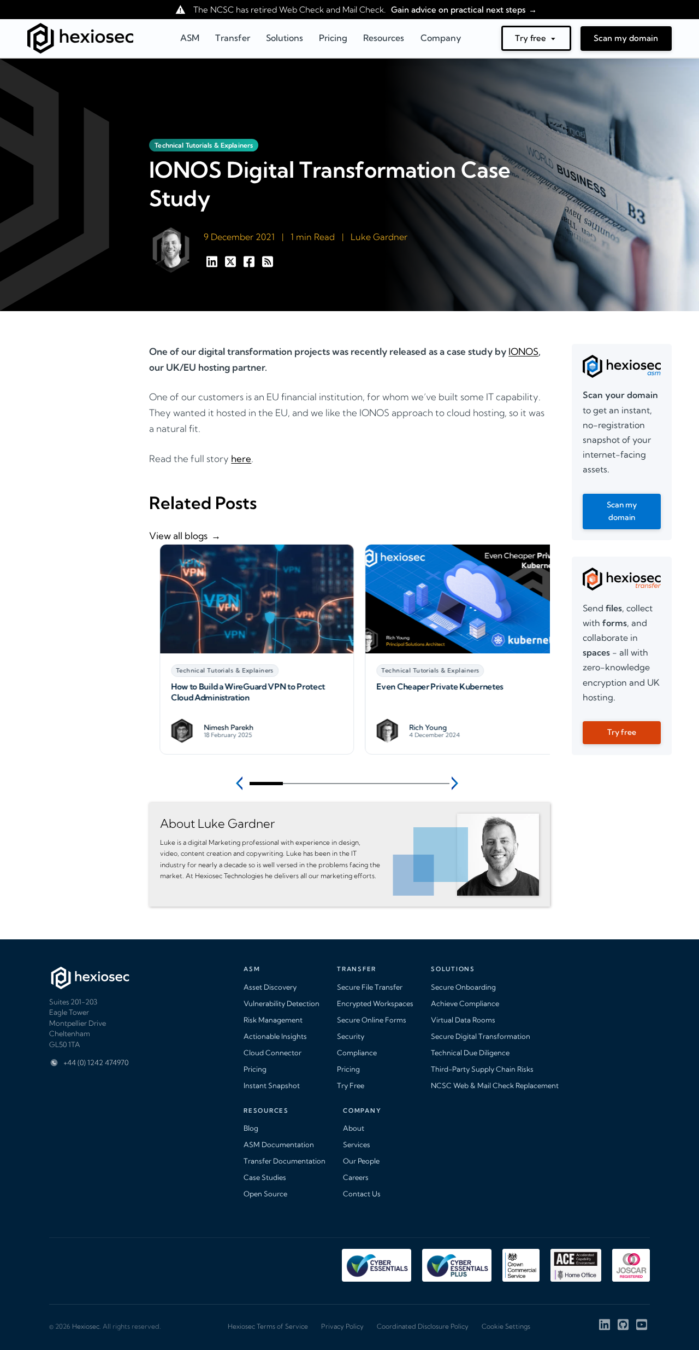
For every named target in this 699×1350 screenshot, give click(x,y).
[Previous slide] (243, 783)
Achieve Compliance (465, 1003)
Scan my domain (626, 38)
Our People (361, 1160)
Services (356, 1144)
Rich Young (418, 727)
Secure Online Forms (371, 1019)
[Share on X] (231, 264)
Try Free (350, 1085)
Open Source (265, 1193)
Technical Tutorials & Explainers (204, 145)
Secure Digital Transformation (480, 1036)
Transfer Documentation (284, 1160)
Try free (530, 38)
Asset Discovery (270, 987)
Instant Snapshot (272, 1085)
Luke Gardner (379, 236)
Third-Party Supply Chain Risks (482, 1069)
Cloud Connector (272, 1052)
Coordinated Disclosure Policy (423, 1326)
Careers (356, 1177)
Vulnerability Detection (281, 1003)
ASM (189, 37)
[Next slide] (456, 783)
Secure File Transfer (369, 987)
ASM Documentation (279, 1144)
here (241, 458)
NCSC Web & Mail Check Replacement (495, 1085)
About (353, 1128)
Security (350, 1036)
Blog (251, 1128)
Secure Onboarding (463, 987)
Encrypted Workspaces (375, 1003)
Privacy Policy (342, 1326)
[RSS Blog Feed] (267, 264)
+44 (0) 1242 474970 (95, 1062)
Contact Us (362, 1193)
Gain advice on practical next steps (457, 9)
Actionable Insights (275, 1036)
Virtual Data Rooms (463, 1019)
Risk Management (273, 1019)
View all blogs (178, 535)
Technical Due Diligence (470, 1052)
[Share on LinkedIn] (213, 264)
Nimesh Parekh (218, 727)
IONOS (523, 351)
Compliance (357, 1052)
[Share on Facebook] (250, 264)
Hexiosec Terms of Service (268, 1326)
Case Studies (265, 1177)
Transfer (232, 37)
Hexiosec (85, 1326)
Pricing (255, 1069)
